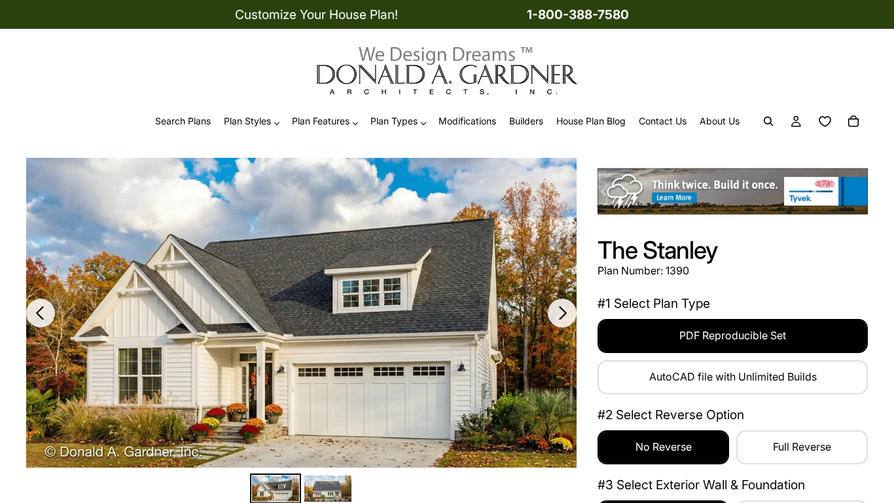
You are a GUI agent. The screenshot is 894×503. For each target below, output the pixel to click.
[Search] (768, 121)
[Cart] (853, 121)
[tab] (275, 488)
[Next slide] (562, 313)
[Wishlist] (824, 121)
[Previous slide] (40, 313)
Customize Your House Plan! (316, 14)
